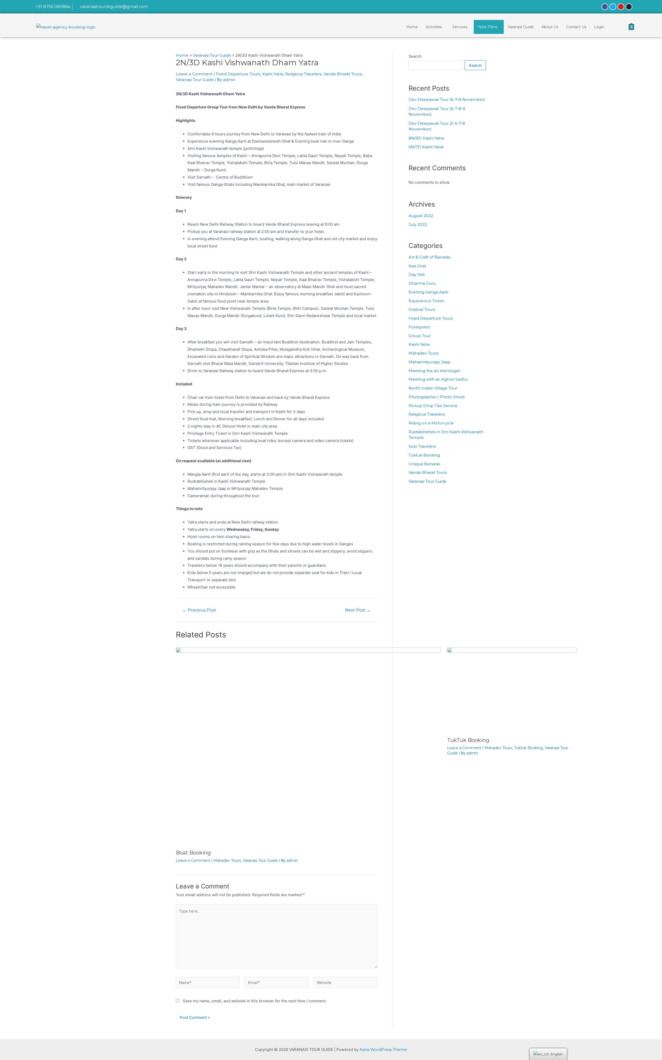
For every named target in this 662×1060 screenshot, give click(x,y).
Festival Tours (422, 309)
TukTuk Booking (468, 740)
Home (412, 27)
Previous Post (199, 610)
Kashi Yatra (272, 73)
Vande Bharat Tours (343, 73)
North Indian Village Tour (433, 388)
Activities (434, 27)
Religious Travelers (303, 73)
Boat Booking (193, 853)
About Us (549, 27)
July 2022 (418, 224)
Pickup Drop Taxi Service (433, 405)
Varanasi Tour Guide (195, 79)
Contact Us (576, 27)
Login (599, 27)
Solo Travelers (422, 446)
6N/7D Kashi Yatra (426, 146)
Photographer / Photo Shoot (437, 396)
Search (415, 56)
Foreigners (419, 327)
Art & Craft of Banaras (429, 257)
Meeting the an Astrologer (435, 370)
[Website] (345, 983)
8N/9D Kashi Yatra (426, 138)
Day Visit (417, 274)
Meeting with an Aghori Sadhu (438, 379)
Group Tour (420, 335)
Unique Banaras (424, 463)
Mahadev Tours (227, 860)
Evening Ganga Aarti (428, 292)
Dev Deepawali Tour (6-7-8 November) (447, 99)
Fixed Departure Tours (238, 73)
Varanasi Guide (521, 27)
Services (459, 27)
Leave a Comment (194, 73)
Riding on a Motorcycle (431, 423)
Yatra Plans (487, 27)
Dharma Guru (422, 283)
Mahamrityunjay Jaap (429, 361)
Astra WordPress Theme (383, 1049)
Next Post (358, 610)
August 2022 (421, 215)
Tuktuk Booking (528, 748)
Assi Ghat (417, 265)
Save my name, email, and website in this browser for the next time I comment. (255, 1000)
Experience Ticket (426, 300)
